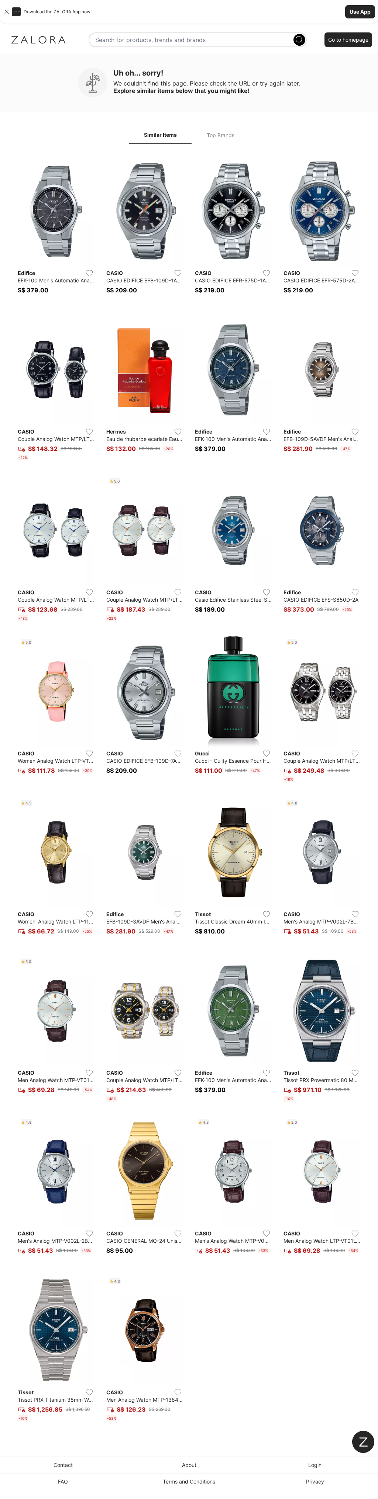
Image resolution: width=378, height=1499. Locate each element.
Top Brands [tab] (220, 135)
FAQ (63, 1481)
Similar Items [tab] (160, 135)
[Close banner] (6, 11)
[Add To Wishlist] (89, 273)
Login (315, 1465)
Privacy (315, 1481)
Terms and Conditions (189, 1481)
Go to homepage (348, 39)
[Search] (299, 40)
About (189, 1465)
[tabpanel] (189, 790)
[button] (189, 12)
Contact (63, 1465)
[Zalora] (38, 40)
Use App (360, 11)
